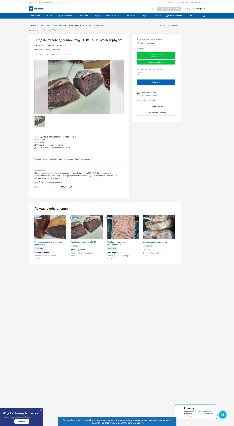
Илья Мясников (149, 93)
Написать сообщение (156, 62)
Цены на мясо (65, 16)
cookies (89, 420)
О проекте (169, 2)
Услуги (158, 16)
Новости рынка (112, 16)
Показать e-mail (156, 106)
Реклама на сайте (198, 2)
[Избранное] (153, 9)
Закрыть (139, 423)
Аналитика (130, 16)
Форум (49, 16)
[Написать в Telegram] (140, 74)
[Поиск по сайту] (203, 16)
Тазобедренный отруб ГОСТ (83, 242)
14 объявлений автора (156, 113)
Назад (162, 25)
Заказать (156, 82)
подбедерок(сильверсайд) (155, 242)
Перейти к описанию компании (48, 182)
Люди (97, 16)
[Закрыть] (41, 410)
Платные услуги (182, 2)
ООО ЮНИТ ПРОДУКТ (147, 100)
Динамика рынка (174, 16)
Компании (83, 16)
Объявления (34, 16)
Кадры (145, 16)
